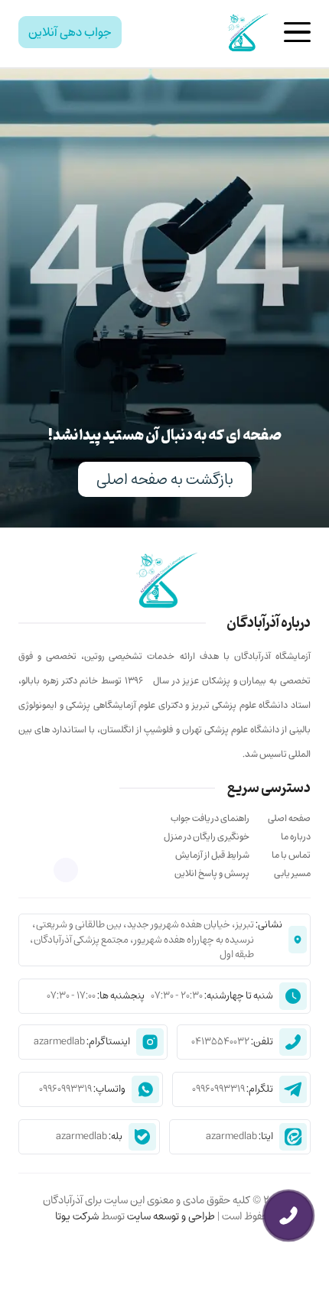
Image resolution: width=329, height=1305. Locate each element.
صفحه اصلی (289, 818)
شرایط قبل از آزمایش (212, 854)
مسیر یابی (292, 873)
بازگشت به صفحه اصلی (164, 479)
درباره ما (296, 836)
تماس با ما (291, 854)
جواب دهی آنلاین (70, 32)
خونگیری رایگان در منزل (206, 836)
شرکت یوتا (77, 1216)
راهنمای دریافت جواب (210, 818)
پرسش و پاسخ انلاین (211, 873)
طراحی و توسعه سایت (170, 1216)
